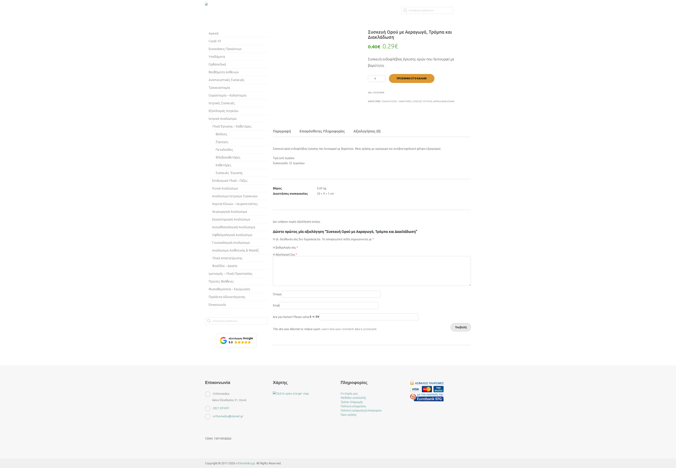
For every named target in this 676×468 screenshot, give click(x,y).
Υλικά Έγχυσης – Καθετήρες (232, 126)
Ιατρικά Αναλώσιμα (443, 101)
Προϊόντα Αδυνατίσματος (227, 297)
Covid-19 (215, 41)
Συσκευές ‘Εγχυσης (229, 173)
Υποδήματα (217, 56)
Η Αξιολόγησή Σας (285, 254)
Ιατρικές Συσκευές (222, 103)
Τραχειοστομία (219, 87)
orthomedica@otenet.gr (228, 416)
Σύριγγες (222, 142)
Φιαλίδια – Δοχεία (224, 266)
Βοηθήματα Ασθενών (224, 72)
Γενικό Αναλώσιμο (225, 188)
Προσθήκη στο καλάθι (412, 78)
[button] (236, 340)
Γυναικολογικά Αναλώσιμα (231, 242)
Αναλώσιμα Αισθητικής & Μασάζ (235, 250)
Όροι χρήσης (348, 414)
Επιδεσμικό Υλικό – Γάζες (230, 180)
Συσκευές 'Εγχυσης (422, 101)
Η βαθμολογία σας (285, 247)
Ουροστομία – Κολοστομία (227, 95)
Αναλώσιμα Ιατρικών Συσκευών (235, 196)
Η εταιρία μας (349, 393)
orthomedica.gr (245, 463)
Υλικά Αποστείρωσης (227, 258)
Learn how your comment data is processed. (349, 329)
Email (276, 305)
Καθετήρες (223, 165)
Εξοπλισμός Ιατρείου (223, 111)
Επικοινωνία (217, 304)
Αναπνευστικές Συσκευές (227, 80)
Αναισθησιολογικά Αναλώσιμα (233, 227)
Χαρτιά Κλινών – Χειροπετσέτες (235, 204)
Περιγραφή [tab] (282, 131)
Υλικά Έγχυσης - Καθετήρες (396, 101)
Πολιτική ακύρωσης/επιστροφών (361, 410)
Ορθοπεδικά (217, 64)
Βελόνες (221, 134)
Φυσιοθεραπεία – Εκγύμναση (229, 289)
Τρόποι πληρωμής (352, 402)
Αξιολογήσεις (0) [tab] (367, 131)
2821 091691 (221, 408)
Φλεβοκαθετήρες (228, 157)
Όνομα (277, 294)
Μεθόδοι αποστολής (353, 397)
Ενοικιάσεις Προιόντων (225, 49)
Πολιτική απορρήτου (353, 406)
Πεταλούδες (224, 149)
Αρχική (213, 33)
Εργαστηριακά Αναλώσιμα (231, 219)
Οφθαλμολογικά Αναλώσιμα (232, 235)
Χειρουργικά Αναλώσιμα (229, 211)
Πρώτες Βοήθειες (221, 281)
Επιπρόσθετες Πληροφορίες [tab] (322, 131)
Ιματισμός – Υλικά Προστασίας (230, 273)
